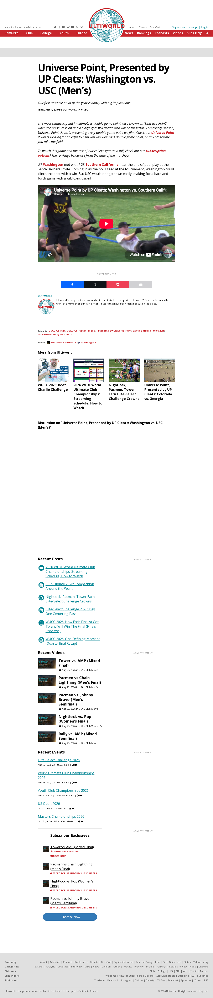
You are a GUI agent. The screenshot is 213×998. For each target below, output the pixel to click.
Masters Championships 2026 (61, 816)
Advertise (55, 962)
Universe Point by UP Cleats (55, 334)
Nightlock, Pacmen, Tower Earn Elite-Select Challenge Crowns (70, 598)
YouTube (99, 980)
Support (182, 975)
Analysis (50, 966)
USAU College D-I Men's (81, 330)
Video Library (200, 962)
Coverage (63, 966)
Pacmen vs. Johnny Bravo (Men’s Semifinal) (75, 699)
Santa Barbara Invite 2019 (148, 330)
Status (187, 962)
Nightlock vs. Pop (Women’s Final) (74, 719)
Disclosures (80, 962)
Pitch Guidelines (172, 962)
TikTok (161, 980)
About (132, 27)
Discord (143, 27)
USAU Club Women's (90, 726)
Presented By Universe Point (114, 330)
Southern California (102, 164)
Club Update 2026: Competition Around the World (70, 586)
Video (84, 109)
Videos (178, 33)
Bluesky (150, 980)
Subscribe (202, 975)
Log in (204, 27)
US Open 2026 (49, 803)
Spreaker (186, 980)
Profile (150, 966)
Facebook (113, 980)
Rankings (144, 33)
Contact (67, 962)
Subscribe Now (70, 917)
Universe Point (163, 132)
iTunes (197, 980)
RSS (206, 980)
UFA (171, 971)
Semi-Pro (12, 33)
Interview (76, 966)
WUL (185, 971)
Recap (172, 966)
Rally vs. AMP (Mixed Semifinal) (77, 736)
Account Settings (165, 975)
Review (183, 966)
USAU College (57, 330)
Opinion (106, 966)
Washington (53, 164)
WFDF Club (63, 782)
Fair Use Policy (144, 962)
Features (38, 966)
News (129, 33)
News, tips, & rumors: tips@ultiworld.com (23, 27)
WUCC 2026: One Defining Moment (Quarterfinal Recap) (73, 641)
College (46, 33)
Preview (139, 966)
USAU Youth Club (64, 795)
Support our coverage (185, 27)
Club (29, 33)
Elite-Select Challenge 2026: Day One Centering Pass (70, 611)
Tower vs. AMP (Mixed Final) (79, 663)
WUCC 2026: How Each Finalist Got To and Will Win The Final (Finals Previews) (72, 626)
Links (87, 966)
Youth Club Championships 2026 (63, 790)
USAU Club (63, 764)
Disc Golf (155, 27)
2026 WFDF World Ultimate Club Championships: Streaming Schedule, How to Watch (70, 571)
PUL (178, 971)
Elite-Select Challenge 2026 (59, 760)
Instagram (126, 980)
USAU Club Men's (88, 687)
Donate (94, 962)
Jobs (157, 962)
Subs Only (194, 33)
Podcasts (162, 33)
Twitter (139, 980)
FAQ (192, 975)
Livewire (203, 966)
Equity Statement (123, 962)
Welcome (110, 975)
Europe (82, 33)
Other (116, 966)
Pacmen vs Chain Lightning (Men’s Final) (79, 680)
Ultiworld (70, 109)
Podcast (127, 966)
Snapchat (173, 980)
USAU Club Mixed (88, 669)
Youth (64, 33)
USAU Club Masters (65, 821)
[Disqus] (106, 490)
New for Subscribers (130, 975)
